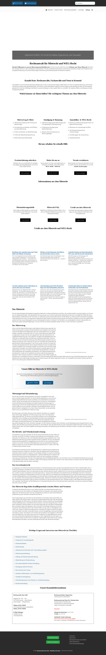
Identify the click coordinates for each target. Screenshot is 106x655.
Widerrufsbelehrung (74, 641)
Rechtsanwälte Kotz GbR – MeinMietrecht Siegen (48, 650)
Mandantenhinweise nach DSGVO (77, 639)
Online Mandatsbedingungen (76, 643)
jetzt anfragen (25, 173)
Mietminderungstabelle (70, 10)
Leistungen (81, 10)
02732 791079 (53, 173)
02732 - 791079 (33, 382)
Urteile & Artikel (58, 10)
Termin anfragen (80, 173)
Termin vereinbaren (53, 642)
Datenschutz (72, 638)
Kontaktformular (53, 637)
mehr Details (25, 220)
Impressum (72, 636)
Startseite (50, 10)
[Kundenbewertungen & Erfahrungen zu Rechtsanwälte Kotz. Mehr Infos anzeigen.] (24, 643)
